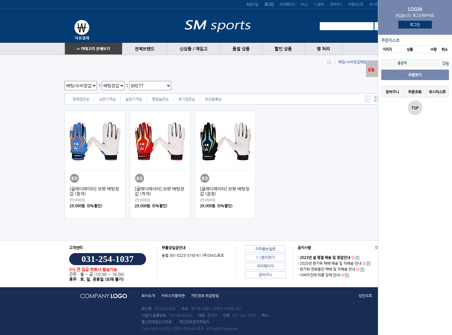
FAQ (304, 4)
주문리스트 (355, 4)
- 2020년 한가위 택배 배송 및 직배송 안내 (329, 263)
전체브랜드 (145, 48)
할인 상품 (283, 48)
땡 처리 (323, 48)
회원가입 (252, 4)
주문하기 (415, 75)
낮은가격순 (107, 99)
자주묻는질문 (265, 249)
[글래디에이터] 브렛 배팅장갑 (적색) (159, 191)
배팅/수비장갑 (349, 62)
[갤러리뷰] (377, 99)
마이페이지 (287, 4)
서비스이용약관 (173, 295)
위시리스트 (376, 4)
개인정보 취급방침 (205, 295)
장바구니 (336, 4)
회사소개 (148, 295)
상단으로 (365, 295)
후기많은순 (186, 99)
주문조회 (415, 92)
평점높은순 (160, 99)
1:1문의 (318, 4)
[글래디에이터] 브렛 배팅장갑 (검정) (224, 191)
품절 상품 (241, 48)
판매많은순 (81, 99)
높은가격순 (133, 99)
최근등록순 (213, 99)
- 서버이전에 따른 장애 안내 (319, 275)
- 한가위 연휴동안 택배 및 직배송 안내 (326, 269)
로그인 (415, 24)
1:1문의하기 (265, 257)
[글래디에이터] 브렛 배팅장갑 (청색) (94, 191)
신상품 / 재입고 (194, 48)
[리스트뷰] (368, 99)
